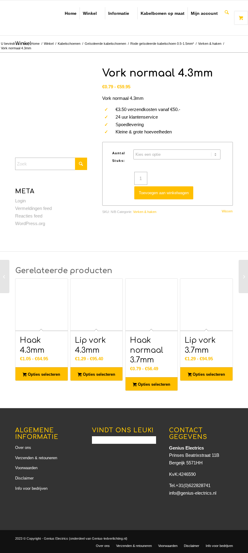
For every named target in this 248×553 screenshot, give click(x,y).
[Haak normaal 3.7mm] (4, 276)
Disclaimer (24, 478)
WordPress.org (30, 223)
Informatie (118, 13)
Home (71, 13)
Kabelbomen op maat (162, 13)
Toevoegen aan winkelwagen (164, 193)
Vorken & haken (144, 212)
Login (20, 200)
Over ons (23, 447)
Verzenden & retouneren (36, 458)
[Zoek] (227, 13)
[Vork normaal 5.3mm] (243, 276)
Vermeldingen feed (33, 208)
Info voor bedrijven (31, 488)
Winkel (90, 13)
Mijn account (204, 13)
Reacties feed (28, 215)
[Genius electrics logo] (53, 17)
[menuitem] (227, 12)
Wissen (227, 211)
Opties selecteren (43, 374)
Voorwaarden (26, 468)
